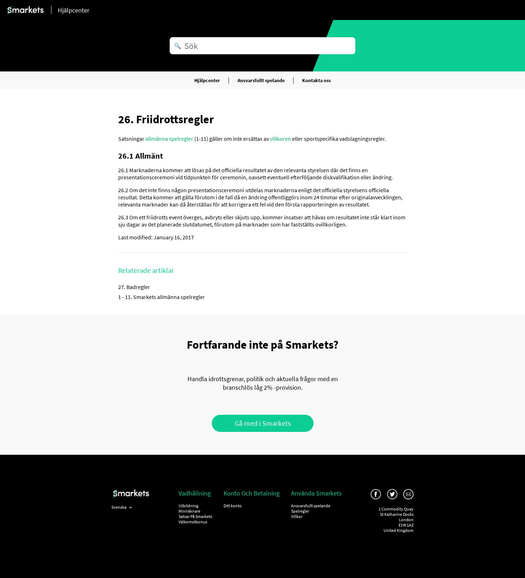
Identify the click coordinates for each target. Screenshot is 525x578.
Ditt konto (233, 505)
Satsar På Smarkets (195, 516)
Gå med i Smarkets (263, 423)
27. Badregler (134, 286)
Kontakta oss (316, 80)
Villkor (296, 516)
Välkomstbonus (193, 521)
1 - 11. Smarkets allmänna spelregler (161, 296)
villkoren (280, 138)
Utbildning (188, 505)
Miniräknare (189, 511)
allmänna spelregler (169, 138)
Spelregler (300, 511)
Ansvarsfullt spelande (261, 80)
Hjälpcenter (207, 80)
